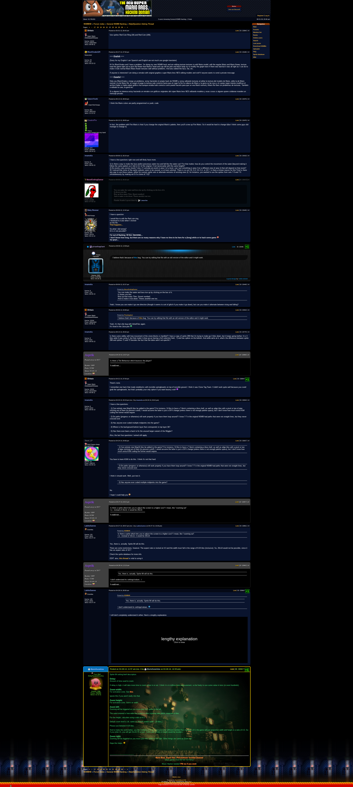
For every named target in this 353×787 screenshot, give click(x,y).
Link (237, 30)
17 (95, 27)
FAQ (254, 51)
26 (122, 27)
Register (260, 15)
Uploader (256, 49)
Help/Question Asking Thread (141, 24)
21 (107, 27)
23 (113, 27)
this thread (123, 558)
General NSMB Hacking (117, 24)
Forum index (99, 24)
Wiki (254, 57)
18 (98, 27)
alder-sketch (243, 278)
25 (119, 27)
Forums (256, 29)
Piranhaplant (128, 315)
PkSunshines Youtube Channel (190, 758)
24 (116, 27)
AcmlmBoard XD (180, 780)
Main (255, 27)
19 (101, 27)
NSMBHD (87, 24)
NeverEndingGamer (130, 289)
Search (255, 40)
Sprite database (258, 54)
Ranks (255, 35)
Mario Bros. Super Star (165, 758)
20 (104, 27)
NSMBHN (127, 531)
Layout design (231, 278)
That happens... (116, 225)
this (135, 258)
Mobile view (176, 777)
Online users (257, 38)
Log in (267, 15)
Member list (257, 32)
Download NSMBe (259, 46)
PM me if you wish (188, 764)
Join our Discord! (234, 9)
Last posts (257, 43)
